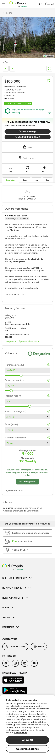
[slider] (21, 375)
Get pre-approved (27, 481)
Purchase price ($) (14, 364)
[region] (27, 725)
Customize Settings (27, 748)
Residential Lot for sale (15, 86)
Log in (50, 4)
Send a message (29, 131)
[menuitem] (27, 577)
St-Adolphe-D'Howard (23, 509)
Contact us (9, 639)
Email (41, 646)
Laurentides (33, 510)
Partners (8, 627)
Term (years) (11, 424)
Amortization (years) (15, 411)
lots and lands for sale (25, 507)
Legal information (12, 490)
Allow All (27, 739)
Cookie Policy (20, 732)
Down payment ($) (14, 380)
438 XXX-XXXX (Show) (29, 137)
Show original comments (17, 218)
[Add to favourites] (49, 80)
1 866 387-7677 (17, 646)
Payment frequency (15, 437)
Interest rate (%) (13, 395)
